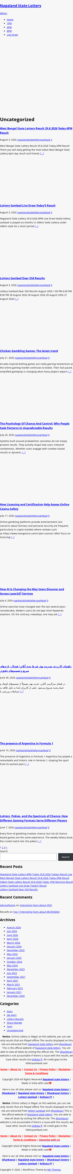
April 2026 (12, 938)
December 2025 (16, 950)
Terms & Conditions (36, 1073)
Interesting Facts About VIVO (36, 905)
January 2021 (14, 992)
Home (10, 19)
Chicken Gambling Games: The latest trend (29, 351)
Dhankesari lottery (58, 1093)
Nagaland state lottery (40, 1044)
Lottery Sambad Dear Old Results (22, 278)
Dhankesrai (8, 1093)
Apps (10, 1011)
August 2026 (14, 927)
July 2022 (12, 973)
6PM (9, 27)
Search (4, 851)
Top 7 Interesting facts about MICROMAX (36, 911)
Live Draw (12, 34)
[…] (42, 153)
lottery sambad (36, 1110)
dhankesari (65, 1044)
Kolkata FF (46, 1097)
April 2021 (12, 980)
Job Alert (11, 1015)
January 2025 (14, 957)
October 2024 (14, 961)
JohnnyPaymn (7, 905)
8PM (9, 31)
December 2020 (16, 996)
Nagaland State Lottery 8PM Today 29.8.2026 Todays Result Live (36, 874)
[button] (3, 13)
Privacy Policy (48, 1069)
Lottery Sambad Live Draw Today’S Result (28, 205)
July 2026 (12, 931)
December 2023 (16, 969)
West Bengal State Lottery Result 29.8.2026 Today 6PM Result (34, 878)
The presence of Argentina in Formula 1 (26, 743)
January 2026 (14, 946)
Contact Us (30, 1069)
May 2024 (12, 965)
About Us (15, 1069)
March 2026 (13, 942)
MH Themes (54, 1169)
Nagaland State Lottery (55, 1146)
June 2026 (12, 935)
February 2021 (15, 988)
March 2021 (13, 984)
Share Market (14, 1022)
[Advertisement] (36, 75)
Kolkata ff (37, 1059)
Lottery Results (15, 1019)
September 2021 (16, 977)
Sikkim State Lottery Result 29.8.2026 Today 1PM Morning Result (36, 882)
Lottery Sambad (27, 1097)
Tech (9, 1026)
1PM (9, 23)
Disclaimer (64, 1069)
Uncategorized (15, 1030)
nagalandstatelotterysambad (33, 139)
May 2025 (12, 954)
